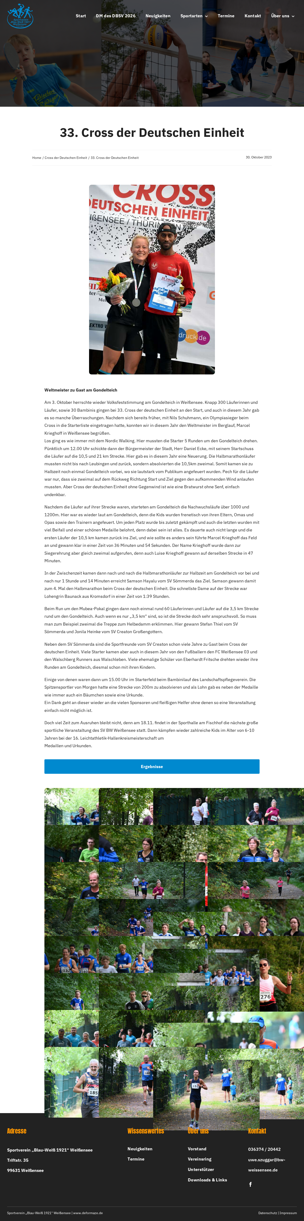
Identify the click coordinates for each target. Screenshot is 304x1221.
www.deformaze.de (88, 1213)
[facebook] (250, 1184)
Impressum (288, 1213)
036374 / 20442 (264, 1149)
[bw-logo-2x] (20, 5)
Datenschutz (267, 1213)
